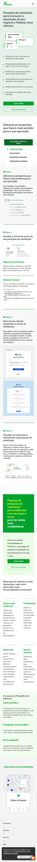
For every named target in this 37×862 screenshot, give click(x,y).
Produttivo (7, 823)
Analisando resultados (18, 161)
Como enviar (15, 153)
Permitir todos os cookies (25, 857)
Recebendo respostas (18, 157)
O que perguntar (16, 149)
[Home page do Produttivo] (8, 3)
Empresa (6, 830)
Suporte (6, 837)
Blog (4, 844)
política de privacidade (11, 853)
